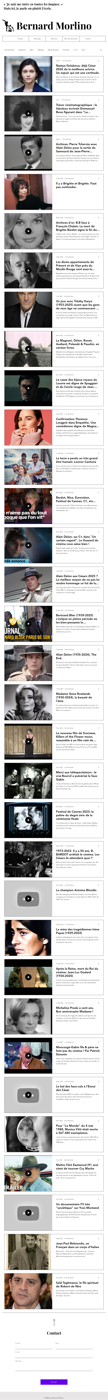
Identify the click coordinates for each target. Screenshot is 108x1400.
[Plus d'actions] (99, 60)
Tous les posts (9, 50)
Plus (83, 50)
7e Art (75, 50)
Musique (41, 50)
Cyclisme (66, 50)
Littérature (22, 50)
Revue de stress (53, 50)
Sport (32, 50)
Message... (18, 1361)
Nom (57, 1343)
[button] (101, 50)
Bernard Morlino (54, 25)
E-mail (17, 1352)
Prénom (17, 1343)
